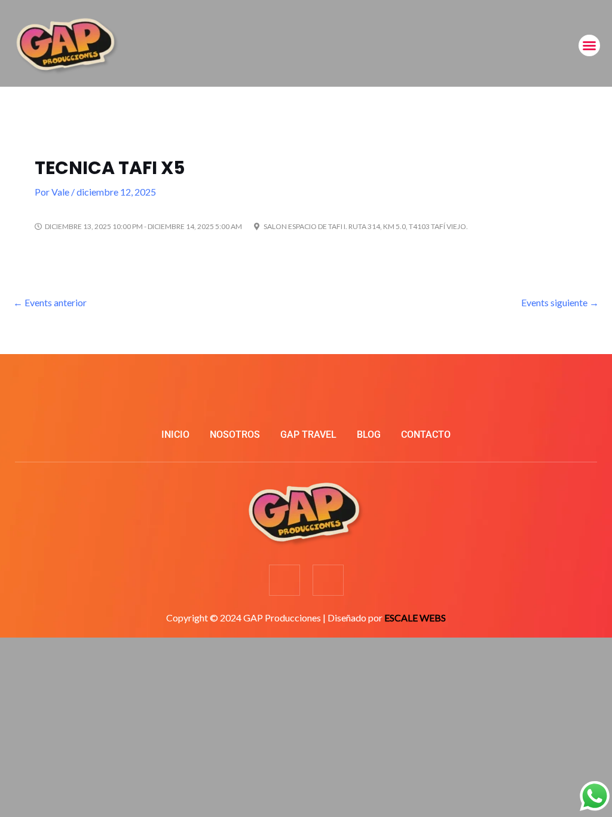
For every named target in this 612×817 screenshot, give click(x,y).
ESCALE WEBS (415, 617)
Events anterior (50, 302)
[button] (589, 45)
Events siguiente (560, 302)
